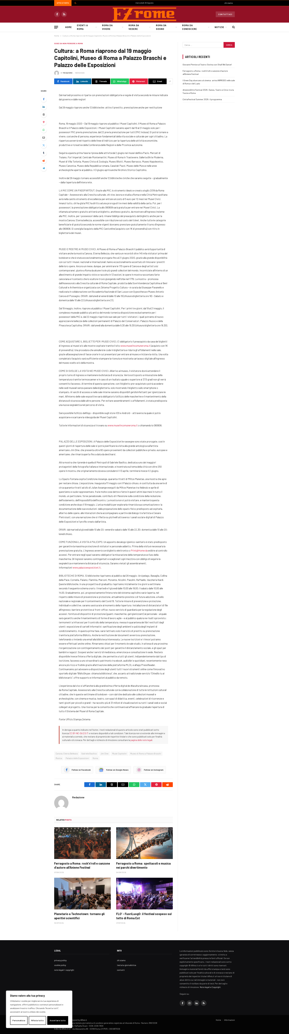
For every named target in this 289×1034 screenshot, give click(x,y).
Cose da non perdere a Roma (68, 43)
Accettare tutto (58, 1020)
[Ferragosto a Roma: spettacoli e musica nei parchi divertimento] (144, 843)
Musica (59, 758)
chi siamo (228, 3)
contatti (121, 970)
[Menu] (56, 27)
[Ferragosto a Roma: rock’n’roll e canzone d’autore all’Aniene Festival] (82, 843)
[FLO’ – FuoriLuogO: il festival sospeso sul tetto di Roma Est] (144, 894)
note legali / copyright (64, 970)
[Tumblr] (44, 153)
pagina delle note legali (141, 740)
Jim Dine (105, 753)
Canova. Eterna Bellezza (67, 753)
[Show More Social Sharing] (170, 81)
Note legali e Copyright (210, 987)
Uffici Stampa (63, 3)
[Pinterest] (44, 122)
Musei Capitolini (119, 753)
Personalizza (18, 1020)
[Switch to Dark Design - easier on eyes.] (75, 3)
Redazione (68, 73)
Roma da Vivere (107, 27)
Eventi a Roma (82, 27)
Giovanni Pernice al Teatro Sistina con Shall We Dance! (207, 64)
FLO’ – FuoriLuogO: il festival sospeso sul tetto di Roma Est (144, 916)
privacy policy (60, 960)
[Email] (44, 137)
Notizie (219, 27)
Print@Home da (139, 550)
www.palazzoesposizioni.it (87, 567)
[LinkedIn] (44, 107)
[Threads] (44, 114)
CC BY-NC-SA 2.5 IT (78, 733)
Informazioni (229, 1020)
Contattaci (225, 14)
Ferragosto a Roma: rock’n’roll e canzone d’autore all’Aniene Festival (82, 865)
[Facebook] (44, 99)
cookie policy (60, 965)
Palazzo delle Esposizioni (77, 758)
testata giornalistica (126, 965)
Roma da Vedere (134, 27)
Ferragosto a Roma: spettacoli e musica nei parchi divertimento (143, 865)
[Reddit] (44, 161)
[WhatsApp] (44, 130)
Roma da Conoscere (189, 27)
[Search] (233, 27)
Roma (95, 758)
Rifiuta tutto (37, 1020)
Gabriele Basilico (89, 753)
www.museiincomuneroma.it (135, 345)
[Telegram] (44, 168)
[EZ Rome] (144, 14)
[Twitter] (44, 145)
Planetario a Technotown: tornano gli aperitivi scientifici (79, 916)
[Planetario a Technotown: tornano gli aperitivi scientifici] (82, 894)
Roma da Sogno (161, 27)
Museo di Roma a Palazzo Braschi (145, 753)
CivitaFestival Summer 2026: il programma (202, 99)
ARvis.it (83, 1020)
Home (68, 27)
